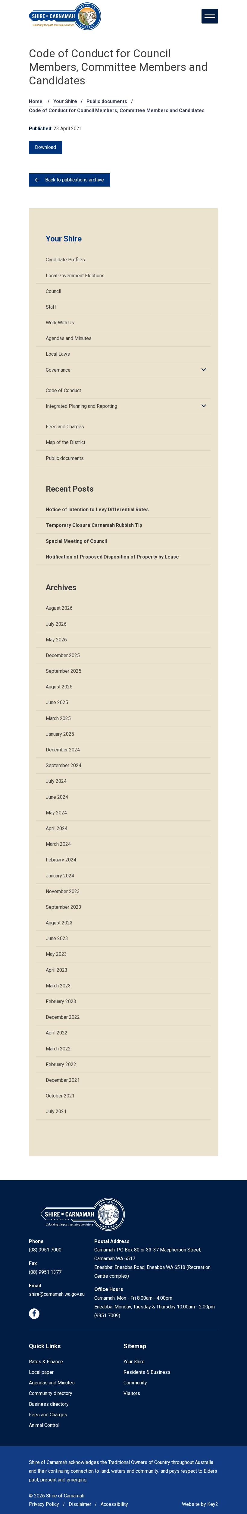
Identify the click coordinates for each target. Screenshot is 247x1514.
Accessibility (114, 1504)
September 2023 (63, 907)
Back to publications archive (74, 180)
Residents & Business (147, 1372)
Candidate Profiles (65, 260)
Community (135, 1383)
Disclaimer (80, 1504)
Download (45, 147)
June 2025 (57, 702)
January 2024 (60, 876)
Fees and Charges (65, 427)
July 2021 (56, 1111)
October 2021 (60, 1096)
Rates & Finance (46, 1361)
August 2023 (59, 923)
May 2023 (56, 954)
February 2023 (61, 1001)
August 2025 (59, 687)
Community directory (50, 1393)
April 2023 (56, 970)
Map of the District (65, 442)
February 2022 (61, 1064)
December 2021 (63, 1080)
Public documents (106, 101)
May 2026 (56, 640)
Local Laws (58, 354)
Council (53, 291)
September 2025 (63, 671)
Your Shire (65, 101)
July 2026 (56, 624)
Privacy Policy (44, 1504)
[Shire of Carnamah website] (65, 16)
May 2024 (56, 813)
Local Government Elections (75, 276)
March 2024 (58, 844)
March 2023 (58, 986)
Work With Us (60, 323)
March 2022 (58, 1049)
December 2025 (63, 655)
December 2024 (63, 750)
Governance (58, 370)
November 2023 (63, 891)
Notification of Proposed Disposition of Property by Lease (112, 557)
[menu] (210, 16)
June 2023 (57, 938)
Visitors (132, 1393)
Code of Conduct (63, 390)
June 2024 (57, 797)
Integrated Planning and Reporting (81, 406)
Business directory (49, 1404)
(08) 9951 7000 (45, 1250)
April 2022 (56, 1033)
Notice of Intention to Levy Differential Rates (97, 509)
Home (35, 101)
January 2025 (60, 734)
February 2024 (61, 860)
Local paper (41, 1372)
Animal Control (44, 1425)
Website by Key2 (200, 1504)
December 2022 (63, 1017)
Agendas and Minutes (69, 338)
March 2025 (58, 718)
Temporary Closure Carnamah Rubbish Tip (94, 525)
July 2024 (56, 781)
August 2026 (59, 608)
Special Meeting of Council (76, 541)
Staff (51, 307)
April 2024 (56, 828)
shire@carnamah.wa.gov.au (57, 1294)
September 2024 (63, 765)
